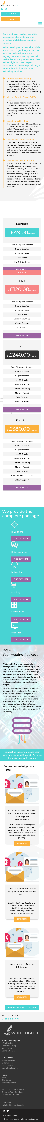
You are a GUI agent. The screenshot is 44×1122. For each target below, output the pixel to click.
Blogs (4, 1077)
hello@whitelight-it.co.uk (22, 758)
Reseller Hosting (9, 1046)
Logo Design (7, 1065)
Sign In (10, 19)
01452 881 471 (29, 755)
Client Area (6, 1080)
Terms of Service (31, 1119)
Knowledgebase (9, 1083)
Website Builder (9, 1060)
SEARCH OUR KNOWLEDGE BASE (22, 1007)
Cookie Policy (19, 1119)
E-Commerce (7, 1063)
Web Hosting (7, 1043)
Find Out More (21, 640)
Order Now (22, 270)
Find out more (21, 539)
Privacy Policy (8, 1119)
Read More (22, 843)
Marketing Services (10, 1068)
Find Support (10, 14)
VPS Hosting (7, 1048)
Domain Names (8, 1051)
